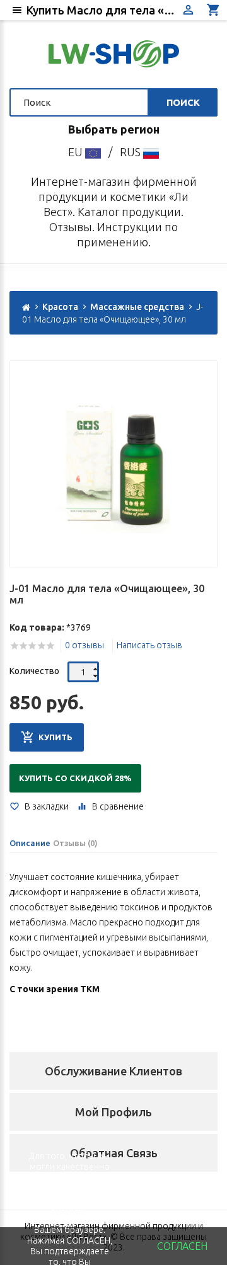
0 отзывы (84, 645)
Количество (34, 671)
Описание (29, 843)
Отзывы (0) (75, 843)
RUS (131, 152)
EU (76, 152)
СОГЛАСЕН (182, 1246)
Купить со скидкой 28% (75, 778)
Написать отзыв (149, 645)
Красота (60, 307)
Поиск (183, 102)
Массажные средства (137, 307)
